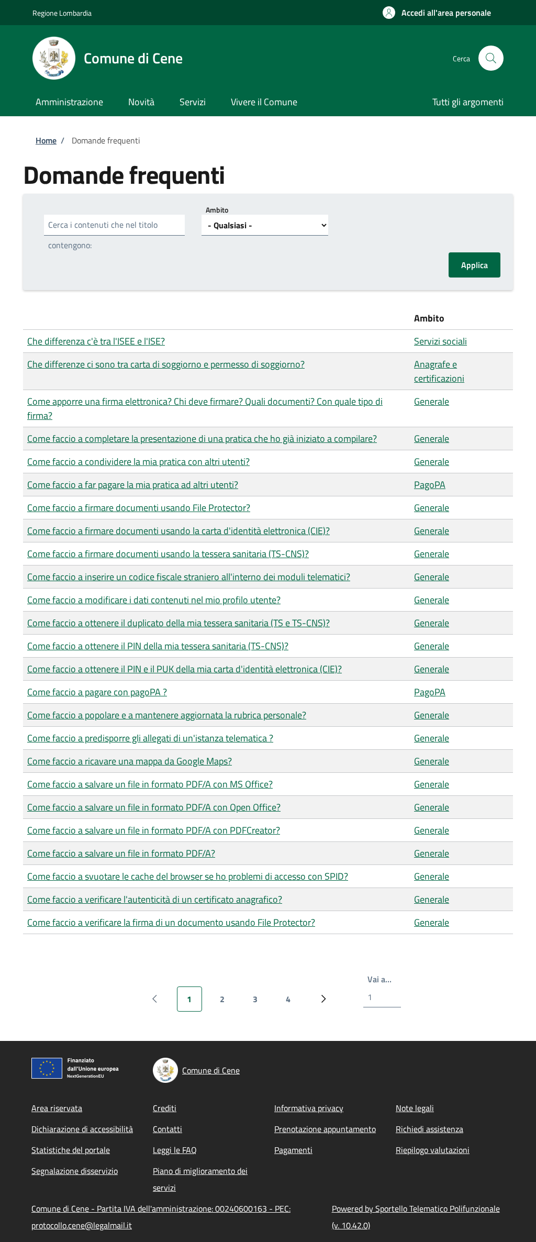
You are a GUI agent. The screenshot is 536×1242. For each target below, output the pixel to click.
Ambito (217, 209)
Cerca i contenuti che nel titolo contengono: (103, 234)
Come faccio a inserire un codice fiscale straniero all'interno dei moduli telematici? (188, 577)
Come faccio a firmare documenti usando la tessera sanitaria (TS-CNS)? (168, 554)
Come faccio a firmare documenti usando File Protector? (138, 508)
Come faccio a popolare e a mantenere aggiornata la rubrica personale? (166, 715)
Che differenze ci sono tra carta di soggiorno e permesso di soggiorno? (166, 364)
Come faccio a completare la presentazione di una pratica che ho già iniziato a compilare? (202, 438)
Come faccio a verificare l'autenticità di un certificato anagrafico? (154, 899)
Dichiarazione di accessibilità (82, 1129)
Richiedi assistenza (429, 1129)
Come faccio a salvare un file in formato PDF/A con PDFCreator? (153, 830)
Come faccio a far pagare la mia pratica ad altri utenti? (132, 485)
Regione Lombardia (62, 12)
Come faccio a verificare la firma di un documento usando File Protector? (171, 922)
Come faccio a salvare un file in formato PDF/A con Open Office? (154, 807)
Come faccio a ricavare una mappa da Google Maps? (129, 761)
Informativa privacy (308, 1108)
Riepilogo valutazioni (433, 1150)
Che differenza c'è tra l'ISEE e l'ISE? (96, 341)
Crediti (164, 1108)
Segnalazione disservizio (74, 1171)
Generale (431, 401)
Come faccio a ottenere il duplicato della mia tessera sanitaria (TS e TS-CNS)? (178, 623)
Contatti (167, 1129)
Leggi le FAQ (175, 1150)
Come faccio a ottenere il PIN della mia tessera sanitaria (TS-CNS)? (157, 646)
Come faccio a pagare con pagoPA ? (97, 692)
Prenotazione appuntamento (325, 1129)
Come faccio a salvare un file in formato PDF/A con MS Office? (150, 784)
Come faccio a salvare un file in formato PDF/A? (121, 853)
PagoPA (429, 485)
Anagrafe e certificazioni (439, 371)
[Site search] (491, 58)
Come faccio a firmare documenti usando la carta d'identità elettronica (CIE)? (178, 531)
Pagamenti (293, 1150)
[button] (437, 12)
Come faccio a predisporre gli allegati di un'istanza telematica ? (150, 738)
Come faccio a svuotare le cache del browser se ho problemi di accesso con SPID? (187, 876)
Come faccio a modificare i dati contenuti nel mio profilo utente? (154, 600)
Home (46, 140)
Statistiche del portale (70, 1150)
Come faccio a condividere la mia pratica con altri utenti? (138, 461)
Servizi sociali (440, 341)
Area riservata (56, 1108)
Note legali (415, 1108)
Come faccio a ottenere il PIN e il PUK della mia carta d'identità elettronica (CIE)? (184, 669)
